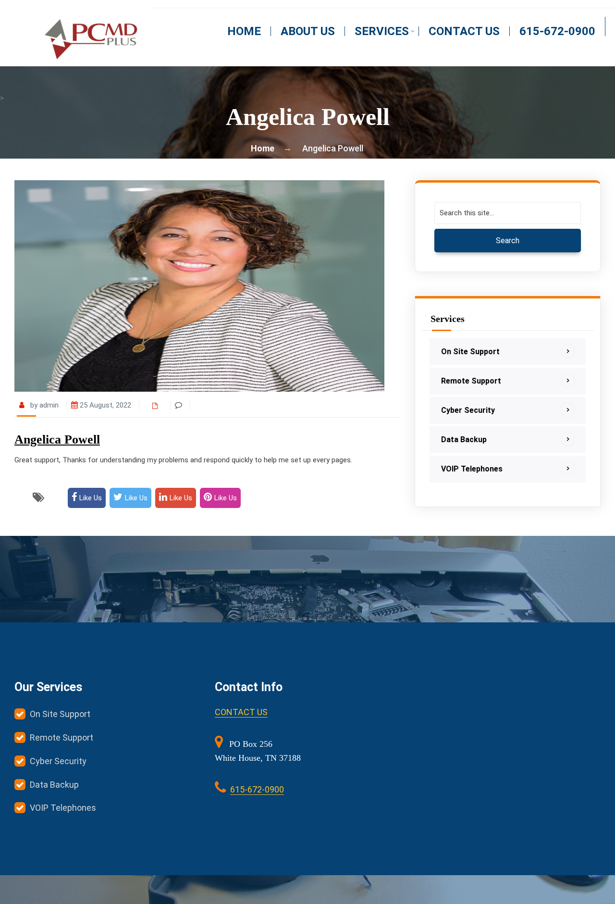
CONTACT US (241, 712)
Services (382, 31)
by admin (43, 405)
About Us (308, 31)
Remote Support (471, 380)
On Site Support (470, 351)
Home (244, 31)
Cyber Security (468, 410)
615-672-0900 (557, 31)
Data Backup (464, 439)
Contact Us (464, 31)
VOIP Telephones (472, 468)
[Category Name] (157, 405)
